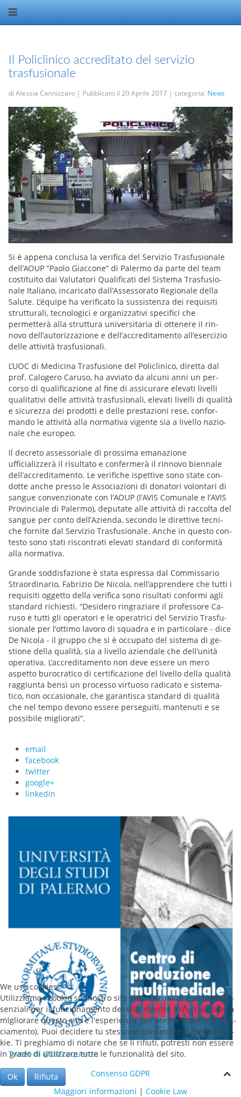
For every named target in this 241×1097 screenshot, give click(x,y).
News (216, 93)
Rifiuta (46, 1076)
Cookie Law (166, 1091)
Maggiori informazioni (95, 1091)
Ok (12, 1076)
